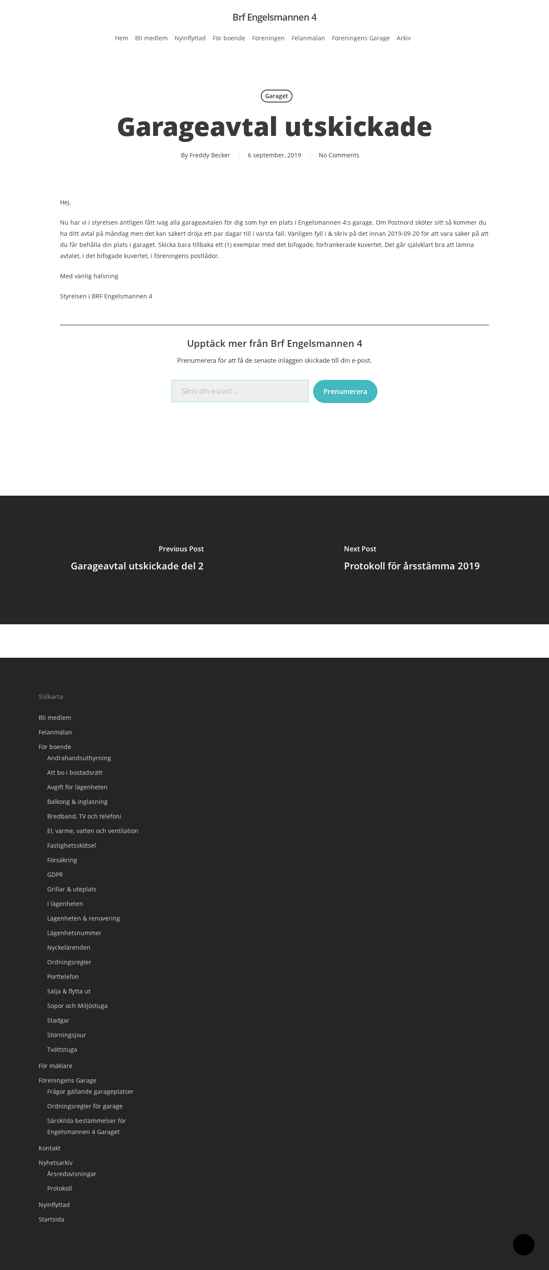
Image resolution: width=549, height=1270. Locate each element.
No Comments (339, 155)
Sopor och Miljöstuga (77, 1006)
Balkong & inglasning (77, 802)
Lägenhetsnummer (74, 933)
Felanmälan (55, 732)
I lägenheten (65, 904)
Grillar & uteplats (72, 889)
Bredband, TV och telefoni (84, 816)
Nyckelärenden (68, 947)
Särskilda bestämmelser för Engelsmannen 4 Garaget (86, 1126)
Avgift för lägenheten (77, 787)
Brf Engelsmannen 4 (274, 16)
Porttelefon (63, 976)
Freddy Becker (210, 155)
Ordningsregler (69, 962)
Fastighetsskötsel (71, 845)
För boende (55, 747)
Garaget (276, 96)
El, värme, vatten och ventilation (93, 831)
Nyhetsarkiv (55, 1163)
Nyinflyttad (54, 1205)
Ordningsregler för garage (85, 1106)
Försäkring (62, 860)
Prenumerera (345, 391)
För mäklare (55, 1066)
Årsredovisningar (72, 1174)
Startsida (51, 1219)
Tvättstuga (62, 1049)
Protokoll (59, 1188)
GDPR (55, 874)
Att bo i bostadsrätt (75, 772)
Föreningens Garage (68, 1080)
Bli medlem (55, 717)
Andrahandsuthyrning (79, 758)
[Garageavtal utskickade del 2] (137, 560)
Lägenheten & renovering (83, 918)
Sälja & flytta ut (68, 991)
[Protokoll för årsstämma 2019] (411, 560)
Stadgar (58, 1020)
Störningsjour (66, 1035)
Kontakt (49, 1148)
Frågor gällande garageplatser (90, 1091)
